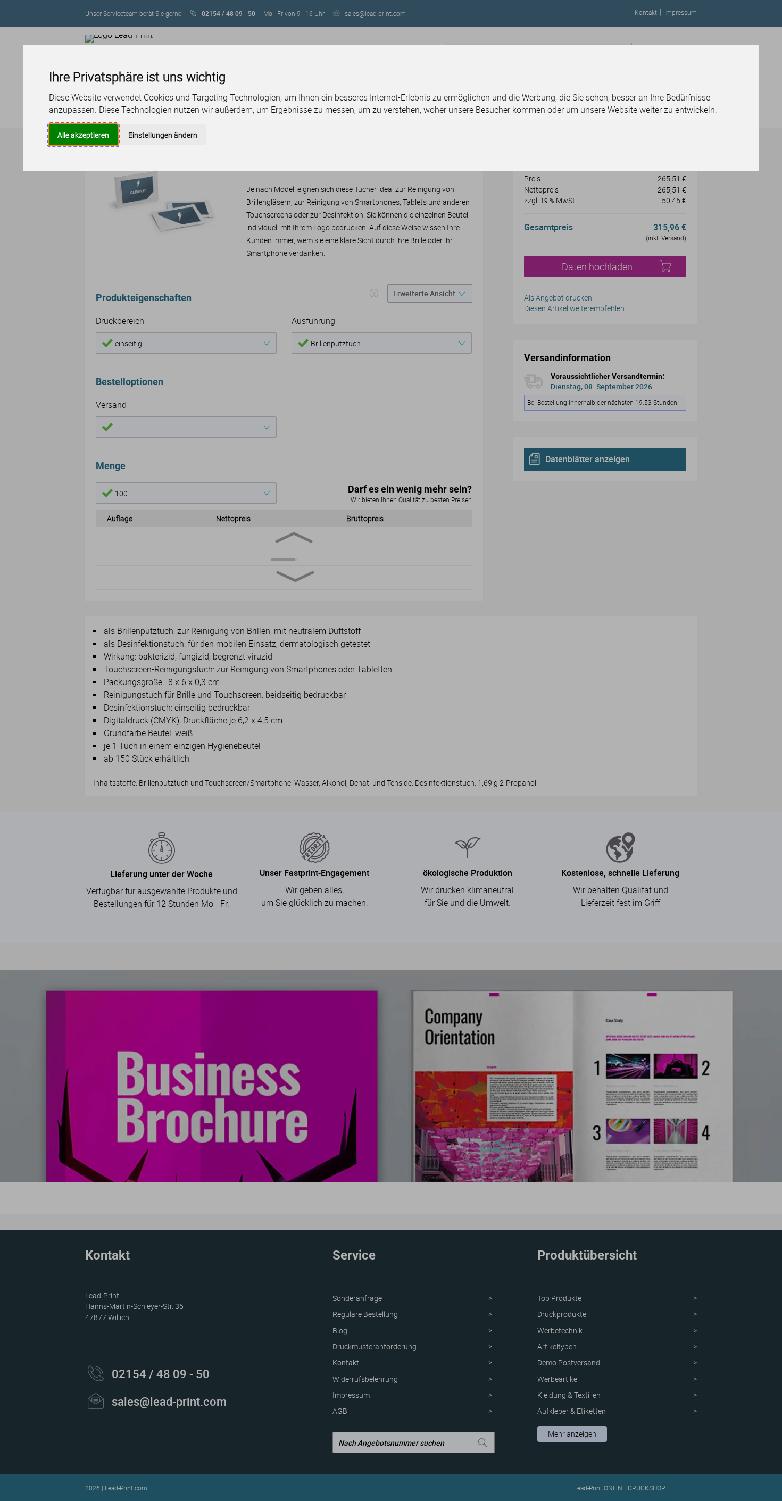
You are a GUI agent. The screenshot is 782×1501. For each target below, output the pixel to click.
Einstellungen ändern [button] (162, 135)
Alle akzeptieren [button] (83, 135)
